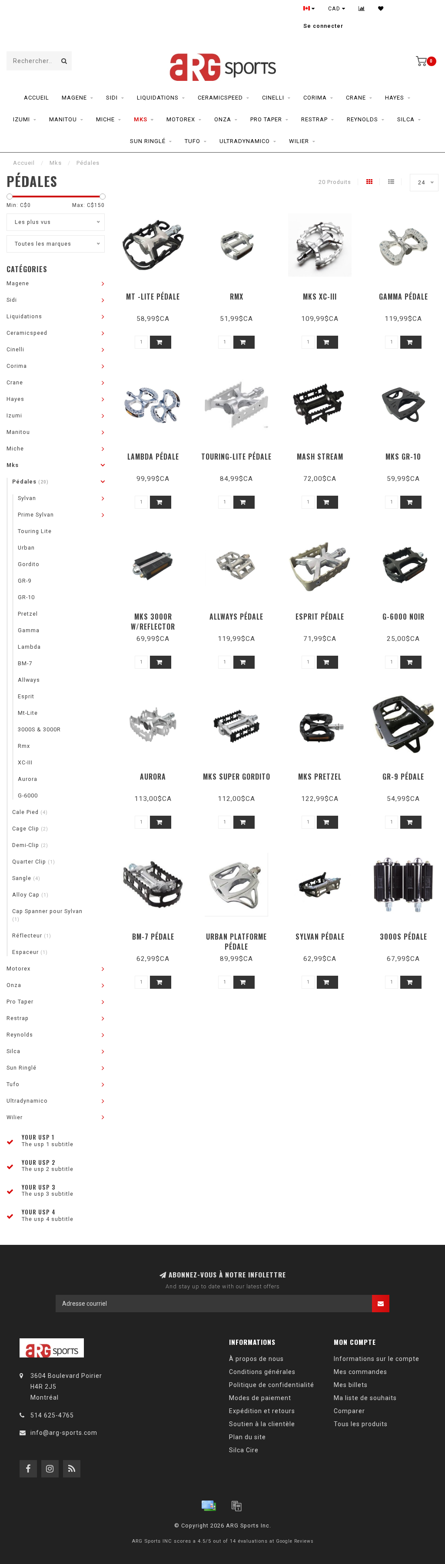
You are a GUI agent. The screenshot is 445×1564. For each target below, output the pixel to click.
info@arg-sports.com (63, 1432)
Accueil (36, 97)
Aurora (27, 779)
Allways (29, 680)
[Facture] (236, 1505)
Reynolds (362, 119)
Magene (74, 97)
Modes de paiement (260, 1397)
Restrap (314, 119)
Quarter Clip (33, 861)
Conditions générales (262, 1371)
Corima (315, 97)
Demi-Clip (30, 845)
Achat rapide (157, 293)
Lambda (29, 647)
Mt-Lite (28, 713)
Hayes (394, 97)
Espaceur (30, 952)
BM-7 (25, 663)
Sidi (112, 97)
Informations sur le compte (376, 1358)
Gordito (29, 564)
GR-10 (26, 597)
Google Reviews (295, 1541)
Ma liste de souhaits (365, 1397)
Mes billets (351, 1384)
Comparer (349, 1410)
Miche (105, 119)
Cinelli (273, 97)
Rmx (24, 746)
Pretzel (28, 613)
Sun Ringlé (148, 141)
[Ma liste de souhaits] (381, 9)
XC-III (25, 762)
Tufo (192, 141)
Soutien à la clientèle (262, 1424)
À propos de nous (256, 1358)
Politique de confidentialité (271, 1384)
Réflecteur (31, 935)
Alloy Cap (30, 894)
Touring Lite (35, 531)
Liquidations (158, 97)
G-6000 (28, 795)
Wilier (299, 141)
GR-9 (24, 580)
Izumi (21, 119)
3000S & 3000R (39, 729)
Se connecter (323, 26)
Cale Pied (30, 812)
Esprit (26, 696)
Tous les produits (361, 1424)
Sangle (26, 878)
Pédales (30, 481)
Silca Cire (244, 1450)
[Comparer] (362, 9)
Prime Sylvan (36, 514)
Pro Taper (266, 119)
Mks (140, 119)
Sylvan (27, 498)
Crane (356, 97)
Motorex (180, 119)
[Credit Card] (208, 1505)
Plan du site (247, 1437)
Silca (406, 119)
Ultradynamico (244, 141)
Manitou (63, 119)
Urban (26, 547)
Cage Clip (30, 828)
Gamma (29, 630)
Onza (222, 119)
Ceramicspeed (220, 97)
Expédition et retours (262, 1410)
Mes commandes (360, 1371)
